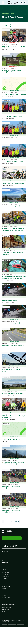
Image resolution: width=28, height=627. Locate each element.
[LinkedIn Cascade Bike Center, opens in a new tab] (16, 546)
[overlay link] (14, 39)
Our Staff (3, 558)
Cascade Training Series (6, 578)
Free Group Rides (5, 572)
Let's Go (3, 611)
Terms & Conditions (12, 624)
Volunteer (3, 590)
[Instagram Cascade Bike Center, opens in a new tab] (10, 546)
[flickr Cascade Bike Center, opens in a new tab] (5, 546)
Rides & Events (10, 13)
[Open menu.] (3, 2)
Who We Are (5, 551)
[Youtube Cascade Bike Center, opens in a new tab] (13, 546)
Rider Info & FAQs (5, 576)
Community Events (5, 574)
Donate (3, 593)
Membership (4, 588)
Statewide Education (6, 613)
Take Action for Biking (6, 597)
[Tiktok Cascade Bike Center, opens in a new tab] (8, 546)
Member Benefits (5, 562)
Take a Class (4, 595)
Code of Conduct (20, 624)
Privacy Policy (4, 624)
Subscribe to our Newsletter (11, 538)
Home (3, 13)
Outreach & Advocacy (8, 605)
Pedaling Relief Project (6, 607)
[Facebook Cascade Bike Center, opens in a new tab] (2, 546)
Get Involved (6, 586)
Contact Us (4, 556)
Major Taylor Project (6, 609)
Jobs (2, 560)
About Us (3, 553)
